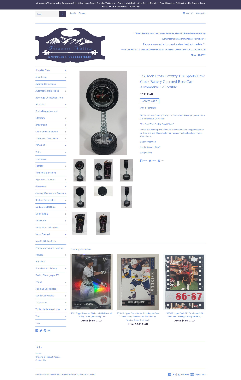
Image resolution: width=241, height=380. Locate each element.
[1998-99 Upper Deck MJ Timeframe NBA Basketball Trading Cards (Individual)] (184, 282)
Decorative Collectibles (50, 138)
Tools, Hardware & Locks (50, 309)
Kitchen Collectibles (50, 200)
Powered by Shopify (87, 374)
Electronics (40, 159)
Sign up (82, 13)
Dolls (50, 152)
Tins (37, 323)
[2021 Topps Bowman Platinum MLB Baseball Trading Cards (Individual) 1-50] (91, 282)
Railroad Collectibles (45, 288)
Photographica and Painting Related (50, 251)
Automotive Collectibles (50, 90)
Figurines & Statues (50, 179)
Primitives (40, 261)
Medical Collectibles (50, 206)
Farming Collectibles (45, 172)
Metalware (50, 220)
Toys (50, 316)
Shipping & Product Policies (48, 356)
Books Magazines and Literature (50, 114)
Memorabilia (50, 213)
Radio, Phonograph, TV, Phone (50, 278)
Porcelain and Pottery (50, 268)
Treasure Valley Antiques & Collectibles (64, 374)
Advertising (50, 77)
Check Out (201, 13)
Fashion (50, 165)
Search (38, 353)
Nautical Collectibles (45, 241)
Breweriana (50, 124)
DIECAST (50, 145)
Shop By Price (50, 70)
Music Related (50, 234)
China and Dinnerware (50, 131)
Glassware (50, 186)
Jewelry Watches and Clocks (50, 193)
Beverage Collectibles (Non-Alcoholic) (50, 101)
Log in (73, 13)
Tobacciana (50, 302)
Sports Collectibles (50, 295)
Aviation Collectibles (45, 84)
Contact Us (40, 360)
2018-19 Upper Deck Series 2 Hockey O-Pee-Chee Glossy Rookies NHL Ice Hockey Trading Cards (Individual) (138, 316)
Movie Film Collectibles (47, 227)
